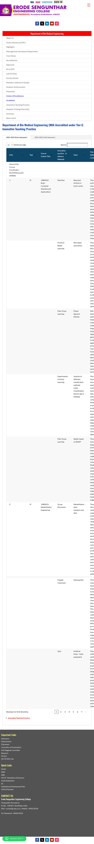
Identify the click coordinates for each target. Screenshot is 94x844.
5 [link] (73, 712)
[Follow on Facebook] (37, 23)
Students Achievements (15, 87)
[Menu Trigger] (88, 5)
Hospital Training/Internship (17, 109)
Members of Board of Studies (17, 82)
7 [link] (81, 712)
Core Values (11, 56)
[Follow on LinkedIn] (47, 23)
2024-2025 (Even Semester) (16, 137)
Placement (10, 91)
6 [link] (77, 712)
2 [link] (60, 712)
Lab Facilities (11, 74)
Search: (63, 145)
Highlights (10, 47)
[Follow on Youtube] (52, 23)
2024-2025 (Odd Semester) (45, 137)
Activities (10, 114)
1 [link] (56, 712)
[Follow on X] (42, 23)
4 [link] (69, 712)
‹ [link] (52, 712)
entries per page (20, 145)
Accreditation (11, 60)
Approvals (10, 65)
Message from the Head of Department (22, 51)
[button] (23, 154)
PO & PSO (10, 69)
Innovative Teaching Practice (17, 105)
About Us (10, 38)
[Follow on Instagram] (57, 23)
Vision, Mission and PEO (16, 42)
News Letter (11, 118)
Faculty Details (12, 78)
